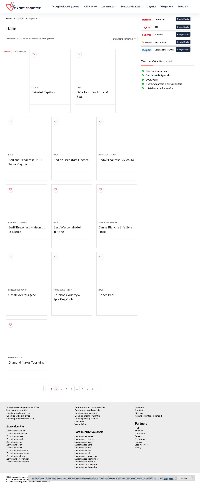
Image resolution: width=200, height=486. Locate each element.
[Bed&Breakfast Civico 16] (116, 137)
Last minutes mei (83, 447)
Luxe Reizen (80, 421)
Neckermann (171, 42)
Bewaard (183, 6)
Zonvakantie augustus (17, 450)
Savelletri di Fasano (17, 290)
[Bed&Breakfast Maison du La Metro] (26, 204)
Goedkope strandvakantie (87, 410)
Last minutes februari (85, 439)
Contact (139, 410)
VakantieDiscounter (171, 49)
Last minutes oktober (85, 461)
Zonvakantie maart (15, 436)
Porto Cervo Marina (62, 290)
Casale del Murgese (22, 295)
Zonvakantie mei (14, 441)
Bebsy (138, 447)
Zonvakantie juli (14, 447)
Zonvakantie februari (16, 433)
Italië (20, 18)
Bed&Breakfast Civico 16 (116, 160)
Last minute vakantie (16, 410)
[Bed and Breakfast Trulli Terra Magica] (26, 137)
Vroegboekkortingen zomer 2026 (22, 407)
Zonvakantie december (17, 461)
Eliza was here (142, 444)
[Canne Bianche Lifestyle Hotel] (116, 204)
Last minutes (107, 6)
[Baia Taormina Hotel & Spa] (95, 69)
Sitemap (139, 413)
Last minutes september (86, 458)
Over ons (139, 407)
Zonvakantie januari (15, 430)
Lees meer (168, 478)
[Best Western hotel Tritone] (71, 204)
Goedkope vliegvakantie (18, 415)
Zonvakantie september (18, 453)
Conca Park (106, 295)
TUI (171, 26)
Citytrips (151, 6)
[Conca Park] (116, 272)
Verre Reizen (81, 424)
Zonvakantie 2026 (130, 6)
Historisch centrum (107, 155)
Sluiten (184, 478)
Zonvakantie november (17, 458)
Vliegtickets (166, 6)
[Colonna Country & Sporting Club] (71, 272)
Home (9, 18)
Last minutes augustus (86, 456)
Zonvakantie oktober (16, 456)
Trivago (138, 441)
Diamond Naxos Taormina (26, 362)
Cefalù (35, 87)
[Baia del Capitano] (50, 69)
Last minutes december (86, 467)
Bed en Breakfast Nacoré (71, 160)
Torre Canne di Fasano (108, 222)
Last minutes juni (83, 450)
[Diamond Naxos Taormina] (26, 339)
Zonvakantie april (14, 439)
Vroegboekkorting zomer (66, 6)
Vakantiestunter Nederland (148, 415)
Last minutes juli (82, 453)
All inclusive (90, 6)
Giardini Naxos (15, 357)
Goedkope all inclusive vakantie (90, 407)
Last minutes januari (84, 436)
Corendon (171, 19)
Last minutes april (83, 444)
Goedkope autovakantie (86, 413)
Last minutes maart (84, 441)
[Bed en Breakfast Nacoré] (71, 137)
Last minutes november (86, 464)
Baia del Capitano (44, 92)
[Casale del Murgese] (26, 272)
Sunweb (171, 34)
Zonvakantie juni (14, 444)
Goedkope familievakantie (87, 415)
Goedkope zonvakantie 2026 (20, 418)
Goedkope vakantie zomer (19, 413)
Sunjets (138, 436)
